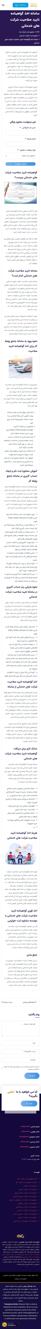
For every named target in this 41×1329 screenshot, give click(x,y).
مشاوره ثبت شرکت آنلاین (28, 1189)
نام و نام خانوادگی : (28, 128)
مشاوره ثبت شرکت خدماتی (28, 35)
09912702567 (24, 1147)
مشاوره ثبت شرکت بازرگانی (27, 1203)
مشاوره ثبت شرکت (30, 1185)
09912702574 (24, 1141)
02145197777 (25, 1126)
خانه (37, 31)
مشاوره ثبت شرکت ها (26, 32)
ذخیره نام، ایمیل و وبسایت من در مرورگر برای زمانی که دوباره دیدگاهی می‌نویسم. (21, 1068)
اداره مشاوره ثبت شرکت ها (27, 1178)
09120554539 (24, 1136)
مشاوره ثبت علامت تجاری (27, 1217)
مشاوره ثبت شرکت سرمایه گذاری (25, 1196)
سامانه (10, 55)
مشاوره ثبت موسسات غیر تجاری (25, 1221)
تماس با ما (29, 1103)
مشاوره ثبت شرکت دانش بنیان (25, 1192)
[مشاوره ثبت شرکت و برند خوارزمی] (33, 5)
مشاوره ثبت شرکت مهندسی (31, 1257)
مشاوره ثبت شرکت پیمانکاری (26, 1207)
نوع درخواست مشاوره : (26, 150)
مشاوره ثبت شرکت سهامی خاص (25, 1214)
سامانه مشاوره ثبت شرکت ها (26, 1182)
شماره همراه (30, 139)
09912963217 (25, 1131)
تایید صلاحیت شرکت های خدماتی (19, 101)
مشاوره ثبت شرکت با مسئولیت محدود (23, 1200)
